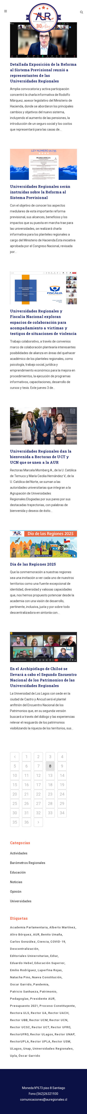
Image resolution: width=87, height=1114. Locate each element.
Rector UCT (40, 1027)
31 (26, 812)
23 (50, 794)
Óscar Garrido (29, 1055)
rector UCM (38, 1020)
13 (50, 775)
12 (38, 775)
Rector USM (61, 1041)
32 (38, 812)
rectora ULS (19, 1013)
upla (13, 1055)
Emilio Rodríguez (23, 970)
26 (26, 803)
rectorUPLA (19, 1041)
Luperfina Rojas (50, 970)
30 (14, 812)
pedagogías (19, 998)
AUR (36, 934)
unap (27, 1048)
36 (26, 822)
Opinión (15, 891)
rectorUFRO (19, 1034)
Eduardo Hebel (21, 963)
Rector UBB (19, 1020)
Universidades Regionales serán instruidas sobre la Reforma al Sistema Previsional (40, 192)
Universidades (20, 901)
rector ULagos (41, 1034)
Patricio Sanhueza (24, 991)
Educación (18, 872)
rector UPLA (40, 1041)
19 (62, 784)
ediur (54, 956)
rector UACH (58, 1013)
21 (26, 794)
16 (26, 784)
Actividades (18, 853)
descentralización (24, 948)
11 (26, 775)
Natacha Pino (20, 977)
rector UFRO (60, 1027)
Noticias (16, 882)
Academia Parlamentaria (29, 927)
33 (50, 812)
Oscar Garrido (21, 984)
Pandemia (40, 984)
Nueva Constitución (47, 977)
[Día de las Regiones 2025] (43, 544)
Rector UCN (58, 1020)
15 (14, 784)
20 (14, 794)
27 (38, 803)
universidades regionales (53, 1048)
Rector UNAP (65, 1034)
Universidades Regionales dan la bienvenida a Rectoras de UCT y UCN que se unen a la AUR (40, 457)
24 (62, 794)
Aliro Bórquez (20, 934)
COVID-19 (57, 941)
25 (14, 803)
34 (62, 812)
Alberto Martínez (62, 927)
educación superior (49, 963)
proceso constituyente (57, 1005)
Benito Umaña (51, 934)
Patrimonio (48, 991)
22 (38, 794)
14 (62, 775)
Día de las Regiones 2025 (33, 564)
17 (38, 784)
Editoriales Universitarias (29, 956)
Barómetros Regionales (27, 863)
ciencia (43, 941)
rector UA (39, 1013)
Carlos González (23, 941)
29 (62, 803)
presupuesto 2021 (24, 1005)
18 (50, 784)
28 (50, 803)
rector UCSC (20, 1027)
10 (14, 775)
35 (14, 822)
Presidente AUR (42, 998)
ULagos (16, 1048)
